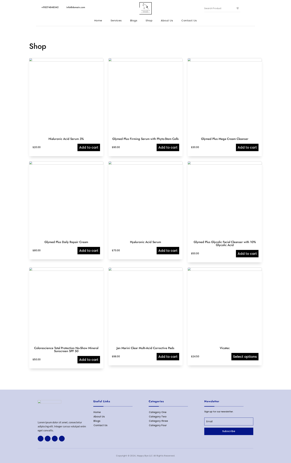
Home (97, 412)
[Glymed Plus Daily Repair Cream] (66, 163)
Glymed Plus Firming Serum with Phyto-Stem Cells (145, 139)
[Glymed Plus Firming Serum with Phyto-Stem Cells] (145, 60)
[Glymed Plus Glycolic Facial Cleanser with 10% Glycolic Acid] (225, 163)
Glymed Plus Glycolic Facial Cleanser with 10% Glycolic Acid (225, 243)
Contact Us (100, 425)
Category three (158, 421)
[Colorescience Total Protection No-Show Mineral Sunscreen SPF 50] (66, 270)
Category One (157, 412)
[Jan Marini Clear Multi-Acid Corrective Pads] (145, 270)
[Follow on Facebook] (40, 438)
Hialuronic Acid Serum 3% (66, 139)
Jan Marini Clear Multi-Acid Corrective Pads (145, 348)
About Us (99, 416)
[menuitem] (98, 20)
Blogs (96, 421)
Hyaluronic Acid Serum (145, 242)
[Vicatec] (225, 270)
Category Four (158, 425)
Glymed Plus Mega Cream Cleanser (224, 139)
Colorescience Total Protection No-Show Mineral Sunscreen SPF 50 (66, 349)
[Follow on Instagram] (62, 438)
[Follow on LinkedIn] (55, 438)
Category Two (158, 416)
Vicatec (225, 348)
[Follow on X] (48, 438)
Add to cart (88, 147)
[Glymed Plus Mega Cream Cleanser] (225, 60)
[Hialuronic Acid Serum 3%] (66, 60)
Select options (245, 356)
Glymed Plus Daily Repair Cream (66, 242)
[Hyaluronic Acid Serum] (145, 163)
